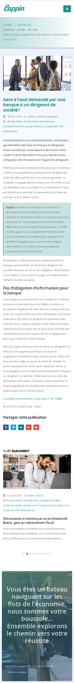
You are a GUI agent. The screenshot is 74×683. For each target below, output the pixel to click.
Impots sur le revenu (35, 505)
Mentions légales (18, 672)
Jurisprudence (34, 126)
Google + (28, 427)
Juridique (52, 116)
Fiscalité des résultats (36, 500)
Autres (32, 116)
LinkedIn (21, 427)
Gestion (41, 116)
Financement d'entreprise (39, 121)
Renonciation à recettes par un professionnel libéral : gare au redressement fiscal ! (35, 520)
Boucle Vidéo (15, 121)
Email (36, 427)
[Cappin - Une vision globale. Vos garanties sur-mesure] (14, 8)
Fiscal (40, 495)
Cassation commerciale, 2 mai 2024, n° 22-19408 (32, 398)
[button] (23, 554)
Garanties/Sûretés (13, 126)
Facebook (6, 427)
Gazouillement (13, 427)
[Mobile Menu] (67, 8)
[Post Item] (37, 471)
